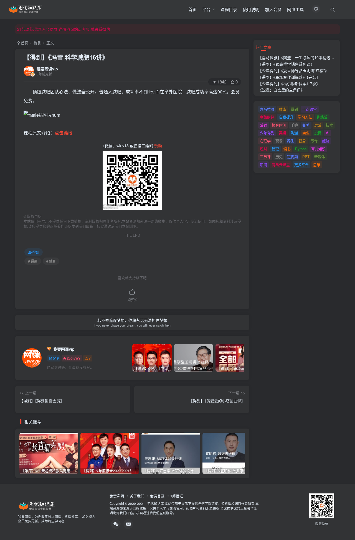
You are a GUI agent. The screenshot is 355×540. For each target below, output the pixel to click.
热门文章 (263, 47)
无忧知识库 (155, 503)
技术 (329, 125)
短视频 (292, 156)
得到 (37, 42)
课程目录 (228, 9)
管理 (275, 148)
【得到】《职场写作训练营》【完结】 (289, 77)
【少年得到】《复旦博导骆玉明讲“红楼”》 (293, 70)
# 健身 (51, 261)
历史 (279, 156)
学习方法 (305, 116)
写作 (314, 140)
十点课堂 (309, 109)
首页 (192, 9)
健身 (302, 140)
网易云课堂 (281, 164)
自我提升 (286, 116)
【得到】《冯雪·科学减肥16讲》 (66, 57)
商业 (306, 132)
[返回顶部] (343, 523)
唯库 (282, 109)
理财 (263, 148)
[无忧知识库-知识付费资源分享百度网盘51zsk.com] (25, 8)
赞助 (158, 145)
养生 (290, 140)
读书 (287, 148)
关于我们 (137, 495)
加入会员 (273, 9)
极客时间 (279, 125)
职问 (263, 164)
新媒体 (319, 156)
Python (300, 148)
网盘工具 (295, 9)
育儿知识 (318, 148)
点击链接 (63, 132)
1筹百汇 (176, 495)
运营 (317, 125)
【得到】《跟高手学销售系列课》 (286, 64)
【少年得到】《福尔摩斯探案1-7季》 (289, 83)
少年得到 (267, 132)
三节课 (265, 156)
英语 (282, 132)
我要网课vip (47, 69)
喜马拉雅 (267, 109)
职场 (279, 140)
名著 (306, 125)
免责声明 (117, 495)
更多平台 (301, 164)
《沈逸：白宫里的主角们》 (281, 90)
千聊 (294, 125)
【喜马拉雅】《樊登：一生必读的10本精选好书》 (300, 57)
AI (327, 132)
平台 (206, 9)
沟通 (294, 132)
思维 (316, 164)
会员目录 (157, 495)
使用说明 (251, 9)
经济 (325, 140)
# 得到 (32, 261)
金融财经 (267, 116)
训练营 (322, 116)
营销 (263, 125)
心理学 (265, 140)
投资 (317, 132)
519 (56, 358)
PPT (306, 156)
